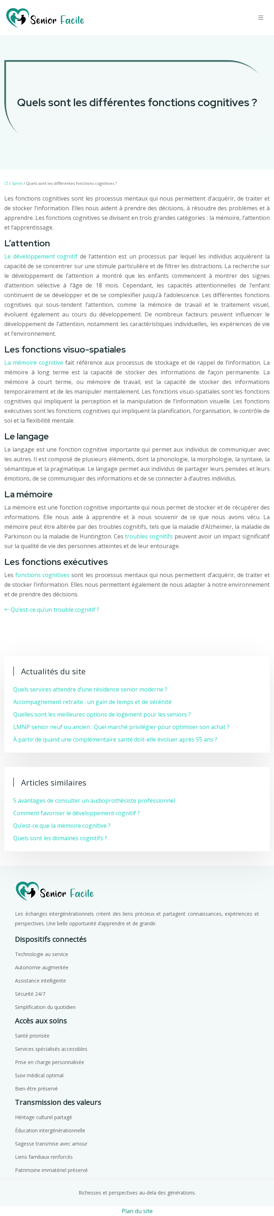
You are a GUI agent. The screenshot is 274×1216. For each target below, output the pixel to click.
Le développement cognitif (40, 256)
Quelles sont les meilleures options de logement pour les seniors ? (102, 714)
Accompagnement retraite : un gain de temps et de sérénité (92, 702)
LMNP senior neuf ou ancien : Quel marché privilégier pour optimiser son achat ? (121, 727)
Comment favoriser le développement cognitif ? (76, 813)
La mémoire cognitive (33, 362)
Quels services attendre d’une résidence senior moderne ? (90, 689)
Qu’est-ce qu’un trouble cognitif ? (55, 610)
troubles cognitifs (149, 536)
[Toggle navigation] (261, 18)
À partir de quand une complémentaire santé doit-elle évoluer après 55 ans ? (115, 739)
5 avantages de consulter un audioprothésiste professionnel (94, 800)
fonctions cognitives (42, 575)
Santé (17, 183)
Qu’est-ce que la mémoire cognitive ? (62, 825)
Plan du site (137, 1211)
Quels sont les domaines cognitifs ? (60, 838)
